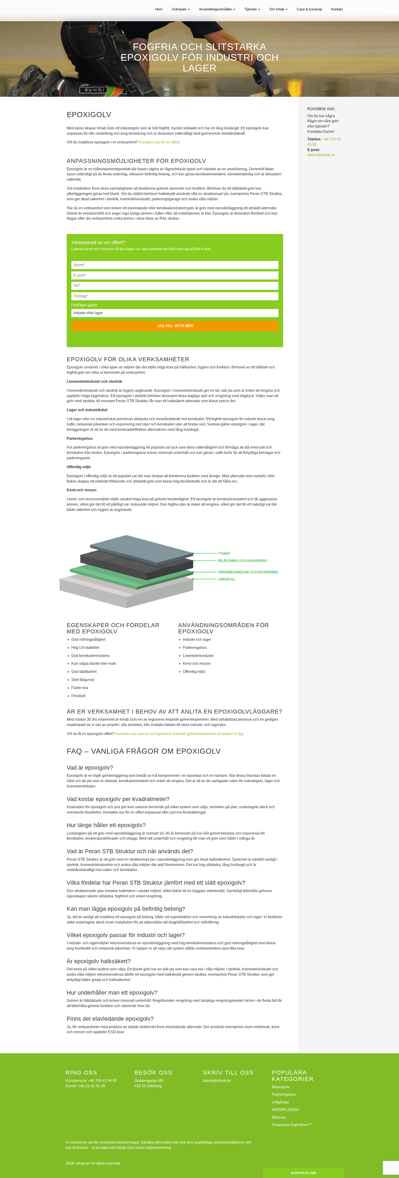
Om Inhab (277, 9)
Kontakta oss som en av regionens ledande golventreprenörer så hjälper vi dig (179, 734)
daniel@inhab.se (321, 155)
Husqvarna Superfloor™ (291, 1125)
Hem (159, 9)
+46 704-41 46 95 (102, 1081)
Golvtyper (179, 9)
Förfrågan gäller (84, 305)
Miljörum (279, 1117)
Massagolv (281, 1087)
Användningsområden (216, 9)
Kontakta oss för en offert (159, 142)
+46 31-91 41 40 (91, 1086)
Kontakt (337, 9)
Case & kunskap (309, 9)
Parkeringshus (284, 1094)
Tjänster (251, 9)
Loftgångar (280, 1102)
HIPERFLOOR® (285, 1110)
